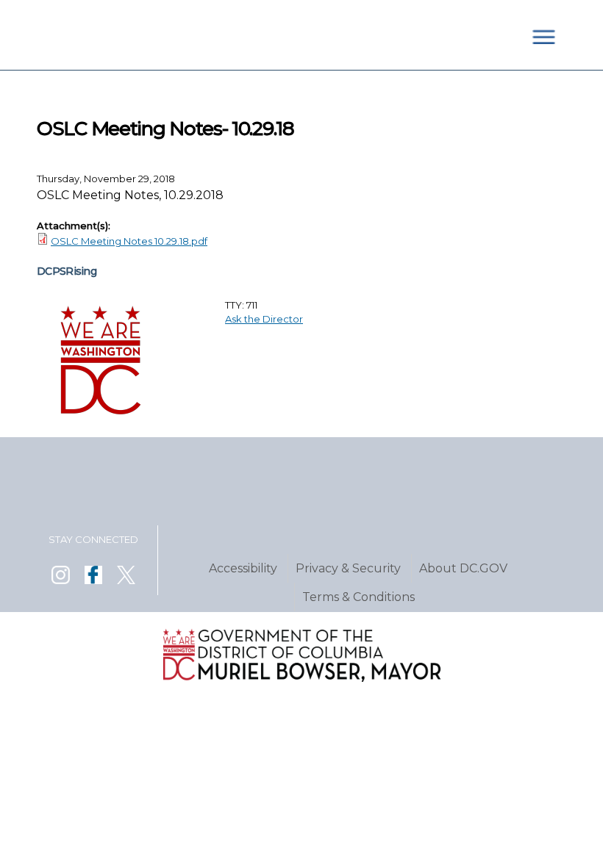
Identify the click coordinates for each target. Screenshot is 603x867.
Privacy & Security (348, 568)
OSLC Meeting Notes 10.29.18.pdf (129, 241)
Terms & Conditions (358, 597)
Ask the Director (264, 319)
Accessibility (243, 568)
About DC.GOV (463, 568)
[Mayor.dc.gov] (301, 678)
